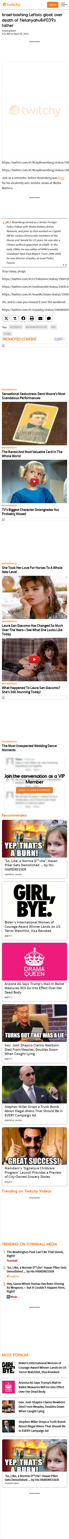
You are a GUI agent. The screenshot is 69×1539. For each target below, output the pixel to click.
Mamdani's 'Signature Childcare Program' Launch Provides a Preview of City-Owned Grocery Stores (33, 1173)
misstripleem (9, 31)
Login (52, 4)
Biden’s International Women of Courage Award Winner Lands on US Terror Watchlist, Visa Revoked (32, 927)
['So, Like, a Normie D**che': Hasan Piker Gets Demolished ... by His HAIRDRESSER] (34, 838)
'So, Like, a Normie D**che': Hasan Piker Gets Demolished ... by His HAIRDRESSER (31, 865)
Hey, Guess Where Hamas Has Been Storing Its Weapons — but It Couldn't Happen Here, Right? (36, 1287)
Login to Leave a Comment (34, 790)
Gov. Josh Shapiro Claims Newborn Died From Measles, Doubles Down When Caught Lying (32, 1050)
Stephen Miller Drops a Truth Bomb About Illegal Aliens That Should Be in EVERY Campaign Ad (34, 1111)
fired (61, 178)
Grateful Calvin (13, 874)
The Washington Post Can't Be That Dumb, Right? (35, 1254)
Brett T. (9, 936)
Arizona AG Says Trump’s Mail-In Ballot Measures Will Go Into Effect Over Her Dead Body (34, 988)
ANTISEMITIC (16, 327)
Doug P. (8, 1182)
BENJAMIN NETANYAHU (36, 327)
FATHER (7, 333)
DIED (53, 327)
